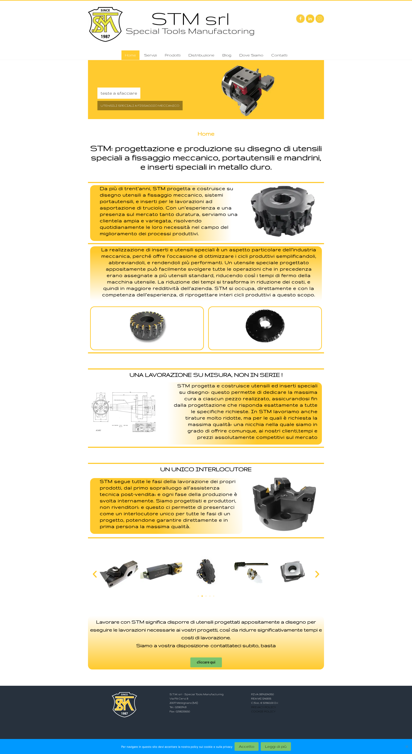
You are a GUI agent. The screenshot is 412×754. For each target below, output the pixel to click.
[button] (94, 573)
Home (130, 55)
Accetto (246, 746)
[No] (406, 746)
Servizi (150, 55)
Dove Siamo (251, 55)
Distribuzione (201, 55)
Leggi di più (276, 746)
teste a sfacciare (119, 93)
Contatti (279, 55)
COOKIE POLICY (263, 711)
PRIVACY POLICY (263, 707)
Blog (226, 55)
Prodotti (172, 55)
